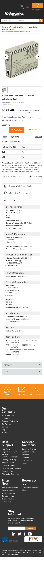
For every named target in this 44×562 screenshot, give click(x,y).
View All (38, 136)
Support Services (28, 452)
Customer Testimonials (10, 421)
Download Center (8, 465)
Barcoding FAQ (7, 471)
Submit (30, 528)
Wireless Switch (32, 27)
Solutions (25, 455)
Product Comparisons (30, 487)
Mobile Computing (8, 493)
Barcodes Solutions (29, 449)
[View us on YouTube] (30, 535)
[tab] (22, 199)
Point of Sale (6, 502)
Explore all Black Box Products (13, 176)
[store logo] (14, 14)
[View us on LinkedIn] (13, 535)
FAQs (6, 372)
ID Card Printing (7, 499)
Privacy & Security (28, 552)
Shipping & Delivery (9, 460)
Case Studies (27, 460)
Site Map (18, 552)
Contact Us (36, 10)
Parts (9, 105)
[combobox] (22, 20)
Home (4, 27)
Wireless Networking (16, 27)
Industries (25, 457)
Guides (24, 463)
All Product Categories (10, 487)
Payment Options (8, 463)
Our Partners (6, 424)
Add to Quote (37, 176)
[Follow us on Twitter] (19, 535)
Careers (5, 427)
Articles (4, 432)
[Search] (41, 20)
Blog (3, 430)
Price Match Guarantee (10, 474)
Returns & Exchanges (10, 457)
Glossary (25, 490)
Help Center (6, 449)
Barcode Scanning (8, 490)
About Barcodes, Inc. (9, 415)
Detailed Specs (11, 201)
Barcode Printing (8, 496)
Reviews (8, 365)
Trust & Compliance (11, 554)
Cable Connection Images (11, 468)
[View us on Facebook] (24, 535)
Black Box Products (8, 29)
